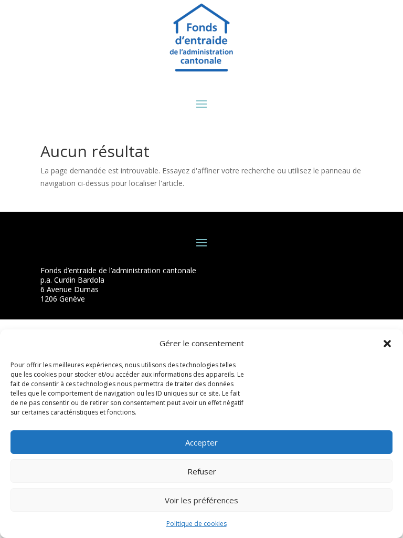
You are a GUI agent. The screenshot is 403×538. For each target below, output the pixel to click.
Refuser (201, 471)
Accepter (201, 442)
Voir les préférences (201, 500)
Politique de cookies (196, 523)
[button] (387, 343)
